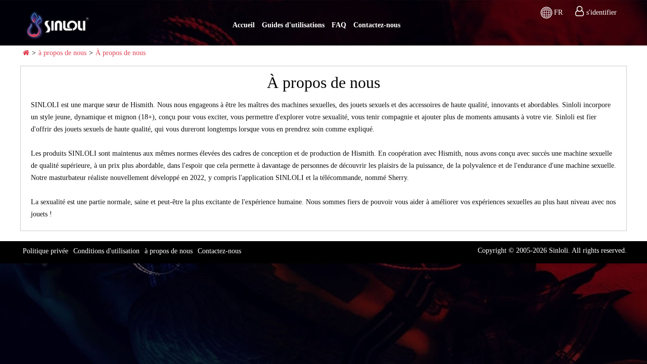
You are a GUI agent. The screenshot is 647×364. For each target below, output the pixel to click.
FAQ (339, 25)
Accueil (244, 25)
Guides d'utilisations (293, 25)
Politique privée (45, 251)
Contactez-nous (376, 25)
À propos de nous (121, 53)
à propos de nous (62, 53)
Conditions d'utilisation (106, 251)
